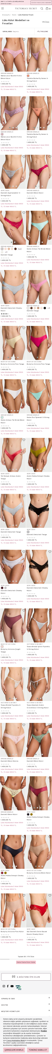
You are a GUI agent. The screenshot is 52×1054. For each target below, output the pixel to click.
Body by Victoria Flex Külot (12, 931)
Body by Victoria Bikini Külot (39, 873)
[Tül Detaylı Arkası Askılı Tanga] (13, 455)
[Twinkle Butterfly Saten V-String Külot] (39, 55)
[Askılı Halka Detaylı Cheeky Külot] (39, 455)
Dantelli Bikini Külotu (9, 761)
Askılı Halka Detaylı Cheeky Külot (38, 477)
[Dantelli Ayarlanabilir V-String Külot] (13, 172)
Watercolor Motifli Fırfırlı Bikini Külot (11, 77)
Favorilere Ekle (24, 40)
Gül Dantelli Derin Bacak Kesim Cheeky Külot (37, 933)
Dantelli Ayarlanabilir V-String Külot (11, 194)
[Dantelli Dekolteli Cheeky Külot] (13, 287)
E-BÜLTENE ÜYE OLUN (28, 977)
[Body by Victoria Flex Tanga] (13, 343)
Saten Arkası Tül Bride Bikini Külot (38, 250)
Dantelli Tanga (7, 255)
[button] (9, 69)
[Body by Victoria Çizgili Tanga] (13, 625)
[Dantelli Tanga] (13, 228)
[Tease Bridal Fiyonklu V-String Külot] (13, 684)
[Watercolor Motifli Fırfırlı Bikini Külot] (13, 55)
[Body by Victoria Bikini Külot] (39, 852)
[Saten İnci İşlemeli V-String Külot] (39, 396)
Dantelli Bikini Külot (35, 193)
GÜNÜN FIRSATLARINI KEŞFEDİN (41, 2)
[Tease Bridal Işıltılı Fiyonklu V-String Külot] (39, 625)
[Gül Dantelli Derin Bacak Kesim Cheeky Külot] (39, 910)
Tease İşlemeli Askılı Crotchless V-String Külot (38, 706)
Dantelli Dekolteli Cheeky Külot (11, 309)
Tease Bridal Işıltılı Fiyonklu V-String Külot (38, 648)
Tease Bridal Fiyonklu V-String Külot (11, 706)
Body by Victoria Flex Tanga (12, 364)
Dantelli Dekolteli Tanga (11, 532)
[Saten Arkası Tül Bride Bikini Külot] (39, 228)
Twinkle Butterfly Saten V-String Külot (37, 79)
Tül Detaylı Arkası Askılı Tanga (11, 477)
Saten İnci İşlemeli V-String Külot (38, 418)
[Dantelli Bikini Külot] (39, 172)
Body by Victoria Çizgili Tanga (10, 650)
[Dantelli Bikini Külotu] (13, 740)
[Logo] (26, 8)
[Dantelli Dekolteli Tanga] (13, 511)
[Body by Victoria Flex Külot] (13, 910)
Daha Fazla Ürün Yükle (26, 962)
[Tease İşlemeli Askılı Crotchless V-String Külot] (39, 684)
